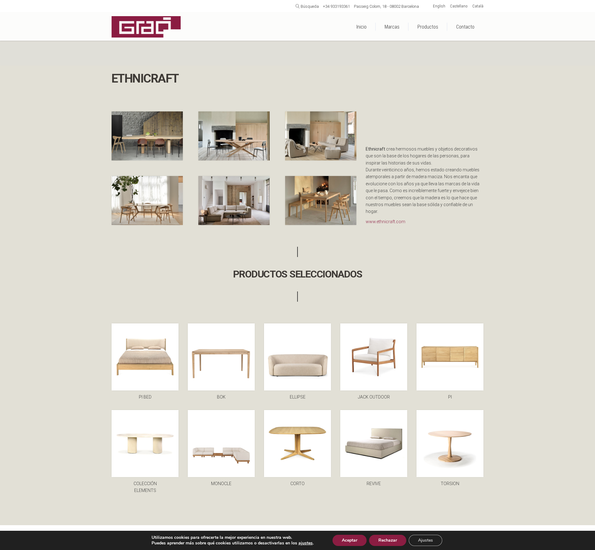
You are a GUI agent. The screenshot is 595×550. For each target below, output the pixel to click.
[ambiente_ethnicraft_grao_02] (234, 200)
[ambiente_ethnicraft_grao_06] (320, 200)
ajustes (305, 543)
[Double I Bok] (147, 135)
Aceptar (349, 540)
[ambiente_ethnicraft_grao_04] (147, 200)
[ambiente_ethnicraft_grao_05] (234, 135)
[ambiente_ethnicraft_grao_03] (320, 135)
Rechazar (387, 540)
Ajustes (425, 540)
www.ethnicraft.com (385, 221)
